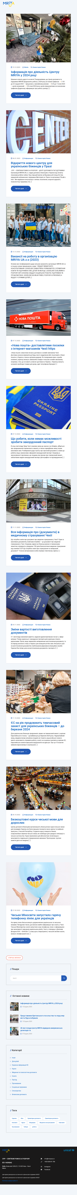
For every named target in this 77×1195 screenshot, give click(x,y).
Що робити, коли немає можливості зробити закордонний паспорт (36, 440)
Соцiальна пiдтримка (19, 1087)
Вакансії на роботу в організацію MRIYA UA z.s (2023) (34, 258)
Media (26, 67)
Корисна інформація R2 (20, 1065)
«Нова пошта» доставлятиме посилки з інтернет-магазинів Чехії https (37, 347)
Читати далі (19, 95)
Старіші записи (14, 958)
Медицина (32, 1122)
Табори (26, 1127)
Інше (13, 1058)
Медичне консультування (47, 1122)
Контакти (14, 1122)
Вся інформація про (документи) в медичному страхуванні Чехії (35, 533)
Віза (22, 1118)
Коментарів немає (39, 67)
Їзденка (14, 1118)
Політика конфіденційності (10, 1180)
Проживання (16, 1083)
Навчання (61, 1122)
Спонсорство (16, 1091)
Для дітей (15, 1061)
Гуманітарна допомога (34, 1118)
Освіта (14, 1076)
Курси (14, 1069)
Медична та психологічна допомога (24, 1072)
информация (28, 158)
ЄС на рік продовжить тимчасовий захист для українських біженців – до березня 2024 (37, 726)
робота (34, 1127)
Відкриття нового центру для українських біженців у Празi (31, 164)
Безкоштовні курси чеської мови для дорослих (37, 821)
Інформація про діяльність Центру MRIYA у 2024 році (35, 73)
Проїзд (14, 1080)
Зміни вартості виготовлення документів (31, 631)
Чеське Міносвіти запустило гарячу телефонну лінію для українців (36, 916)
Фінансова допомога (19, 1094)
